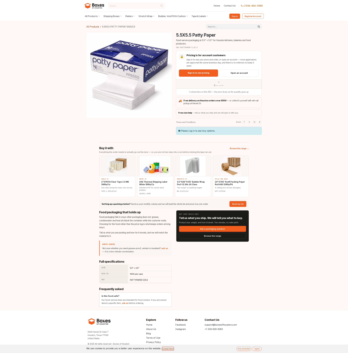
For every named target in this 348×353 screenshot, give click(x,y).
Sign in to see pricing (198, 72)
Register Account (253, 16)
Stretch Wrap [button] (145, 16)
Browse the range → (239, 148)
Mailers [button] (129, 16)
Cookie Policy (167, 349)
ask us (164, 248)
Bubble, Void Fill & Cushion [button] (172, 16)
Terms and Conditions (186, 122)
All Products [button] (91, 16)
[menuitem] (216, 6)
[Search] (161, 6)
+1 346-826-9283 (253, 5)
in (254, 122)
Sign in (235, 16)
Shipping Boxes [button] (111, 16)
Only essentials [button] (244, 349)
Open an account (239, 73)
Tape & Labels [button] (199, 16)
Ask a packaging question (212, 229)
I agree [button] (257, 349)
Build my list (238, 204)
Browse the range (212, 236)
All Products (92, 26)
